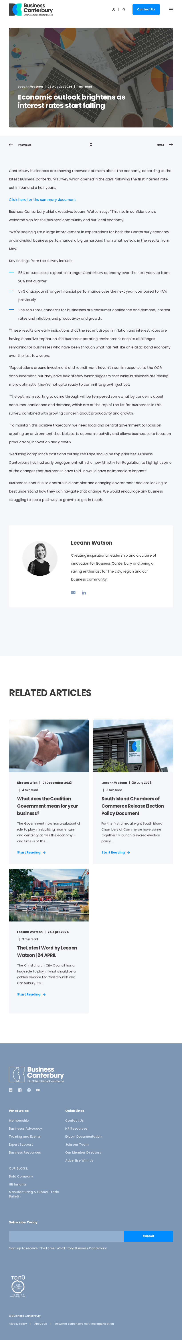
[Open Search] (124, 9)
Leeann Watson (30, 86)
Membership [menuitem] (19, 1120)
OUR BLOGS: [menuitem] (18, 1168)
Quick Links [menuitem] (74, 1111)
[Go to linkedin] (82, 592)
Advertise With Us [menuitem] (79, 1160)
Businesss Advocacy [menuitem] (25, 1128)
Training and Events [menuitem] (25, 1136)
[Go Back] (91, 145)
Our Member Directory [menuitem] (83, 1152)
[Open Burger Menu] (170, 9)
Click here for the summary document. (43, 199)
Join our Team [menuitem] (77, 1144)
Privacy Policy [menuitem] (18, 1324)
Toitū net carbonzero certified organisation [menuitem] (84, 1324)
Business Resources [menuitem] (25, 1152)
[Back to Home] (31, 9)
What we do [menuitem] (19, 1111)
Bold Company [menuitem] (21, 1176)
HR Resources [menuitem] (76, 1128)
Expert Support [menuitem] (21, 1144)
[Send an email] (75, 592)
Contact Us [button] (146, 9)
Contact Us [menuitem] (74, 1120)
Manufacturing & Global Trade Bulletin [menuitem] (34, 1194)
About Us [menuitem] (40, 1324)
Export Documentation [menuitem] (83, 1136)
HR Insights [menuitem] (18, 1184)
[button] (8, 1331)
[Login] (114, 9)
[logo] (36, 1074)
